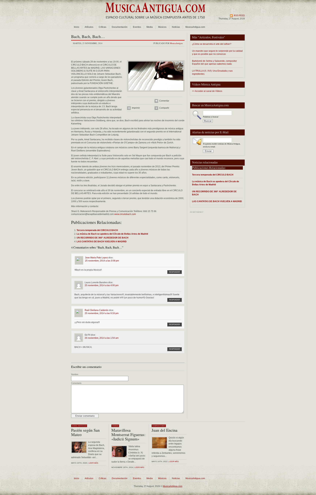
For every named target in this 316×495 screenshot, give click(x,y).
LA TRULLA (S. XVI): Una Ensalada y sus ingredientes (212, 72)
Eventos (137, 27)
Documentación (119, 27)
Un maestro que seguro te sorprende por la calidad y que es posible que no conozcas (217, 52)
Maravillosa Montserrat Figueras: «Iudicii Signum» (128, 434)
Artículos (89, 27)
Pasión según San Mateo (85, 432)
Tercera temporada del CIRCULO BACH (212, 174)
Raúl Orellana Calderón (96, 310)
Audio (75, 426)
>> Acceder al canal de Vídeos (207, 91)
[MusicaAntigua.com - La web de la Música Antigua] (155, 21)
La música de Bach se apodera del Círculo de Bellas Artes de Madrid (215, 183)
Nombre (74, 374)
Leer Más (139, 467)
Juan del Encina (164, 430)
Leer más (93, 463)
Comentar (164, 101)
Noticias (176, 27)
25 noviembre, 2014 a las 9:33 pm (101, 313)
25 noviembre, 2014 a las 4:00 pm (101, 285)
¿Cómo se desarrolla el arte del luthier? (211, 44)
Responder (174, 272)
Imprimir (136, 108)
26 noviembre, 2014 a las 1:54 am (101, 338)
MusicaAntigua (176, 43)
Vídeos (115, 426)
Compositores (158, 426)
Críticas (102, 27)
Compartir (164, 108)
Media (149, 27)
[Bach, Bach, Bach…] (156, 92)
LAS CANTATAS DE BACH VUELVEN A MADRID (217, 201)
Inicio (76, 27)
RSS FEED (239, 15)
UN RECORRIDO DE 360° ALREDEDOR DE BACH (214, 193)
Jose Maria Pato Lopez (96, 257)
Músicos (162, 27)
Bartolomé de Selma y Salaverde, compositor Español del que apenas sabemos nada (214, 62)
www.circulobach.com (125, 214)
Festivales (218, 37)
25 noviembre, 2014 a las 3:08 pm (102, 260)
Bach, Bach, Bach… (88, 36)
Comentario (76, 383)
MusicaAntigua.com (195, 27)
